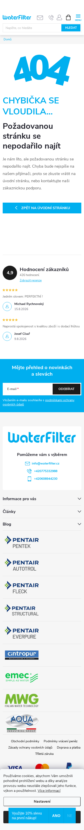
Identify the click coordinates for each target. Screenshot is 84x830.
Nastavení (42, 801)
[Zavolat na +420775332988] (51, 17)
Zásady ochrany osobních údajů (30, 747)
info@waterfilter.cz (45, 463)
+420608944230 (45, 479)
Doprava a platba (68, 747)
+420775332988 (45, 471)
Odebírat (66, 389)
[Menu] (78, 17)
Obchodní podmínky (25, 741)
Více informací (49, 790)
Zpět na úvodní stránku (45, 208)
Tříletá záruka (44, 754)
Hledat (71, 28)
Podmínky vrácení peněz (61, 741)
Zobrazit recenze (31, 280)
